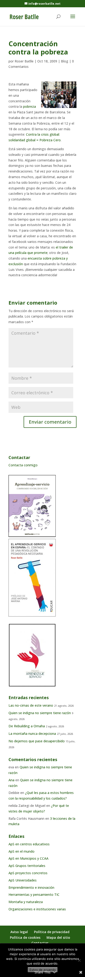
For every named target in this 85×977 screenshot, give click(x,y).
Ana (11, 780)
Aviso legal (19, 932)
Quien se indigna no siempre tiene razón (39, 713)
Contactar (39, 943)
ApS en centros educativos (29, 844)
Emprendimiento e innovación (31, 887)
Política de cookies (25, 937)
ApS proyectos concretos (27, 873)
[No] (79, 960)
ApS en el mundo (21, 851)
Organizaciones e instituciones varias (37, 909)
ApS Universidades (22, 880)
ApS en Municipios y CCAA (28, 858)
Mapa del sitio (58, 937)
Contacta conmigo (23, 465)
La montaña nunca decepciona (32, 733)
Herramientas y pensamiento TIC (34, 894)
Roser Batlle (24, 61)
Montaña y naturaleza (25, 902)
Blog (64, 61)
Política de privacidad (51, 932)
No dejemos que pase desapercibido (36, 741)
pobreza (29, 106)
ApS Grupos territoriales (26, 865)
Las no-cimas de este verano (30, 705)
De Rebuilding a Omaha (26, 726)
